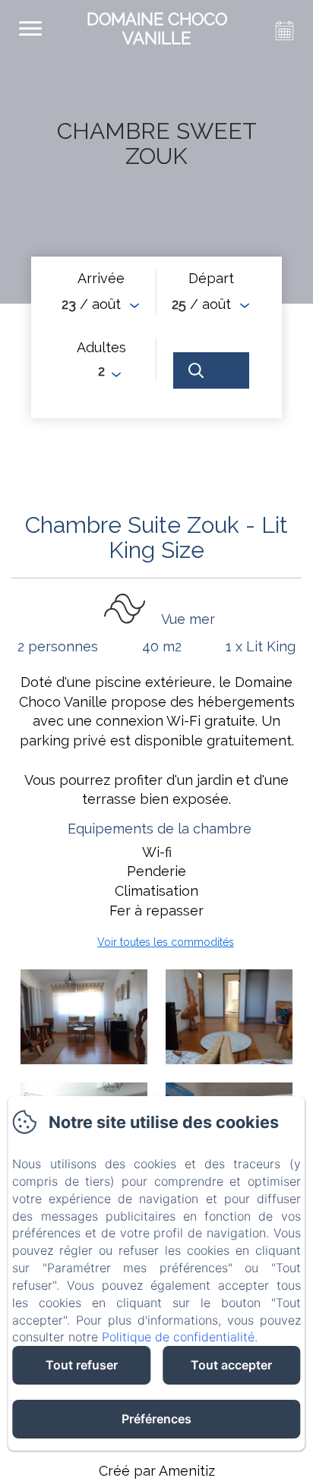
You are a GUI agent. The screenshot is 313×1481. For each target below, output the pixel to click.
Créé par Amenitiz (157, 1471)
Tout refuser (82, 1364)
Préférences (156, 1418)
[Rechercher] (211, 370)
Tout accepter (231, 1364)
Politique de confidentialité (178, 1336)
